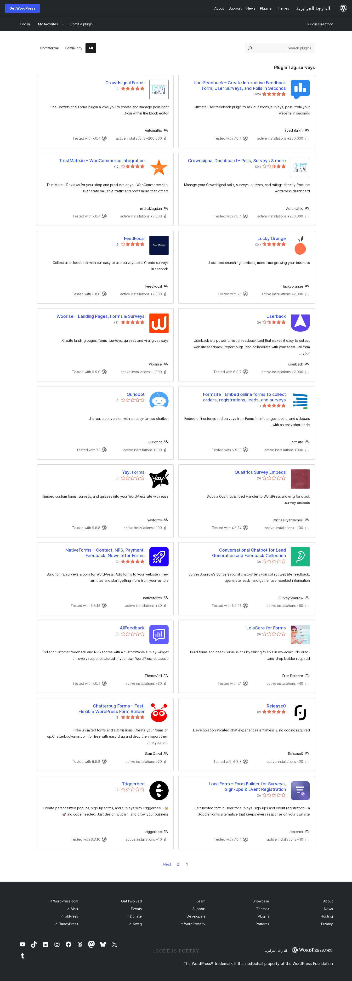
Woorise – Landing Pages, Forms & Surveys (101, 316)
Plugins (263, 916)
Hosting (327, 916)
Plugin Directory (320, 24)
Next (167, 864)
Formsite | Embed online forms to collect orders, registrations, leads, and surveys (244, 397)
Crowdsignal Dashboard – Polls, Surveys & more (237, 160)
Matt (72, 909)
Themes (262, 909)
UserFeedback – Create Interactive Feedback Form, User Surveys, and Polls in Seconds (240, 85)
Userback (276, 316)
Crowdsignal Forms (125, 82)
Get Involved (131, 901)
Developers (196, 916)
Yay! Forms (133, 472)
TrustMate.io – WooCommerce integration (102, 160)
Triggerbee (133, 783)
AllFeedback (132, 627)
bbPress (69, 916)
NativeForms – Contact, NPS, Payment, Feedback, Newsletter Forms (105, 553)
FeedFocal (134, 238)
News (328, 909)
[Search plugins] (250, 48)
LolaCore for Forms (266, 627)
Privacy (327, 924)
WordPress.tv (192, 924)
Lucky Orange (272, 238)
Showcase (261, 901)
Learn (201, 901)
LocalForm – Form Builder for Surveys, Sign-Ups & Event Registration (247, 786)
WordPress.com (63, 901)
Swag (135, 924)
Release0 (276, 705)
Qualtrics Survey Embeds (260, 472)
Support (199, 909)
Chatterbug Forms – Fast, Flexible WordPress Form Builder (112, 708)
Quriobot (136, 394)
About (328, 901)
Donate (134, 916)
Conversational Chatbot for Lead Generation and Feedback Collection (249, 553)
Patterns (262, 924)
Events (136, 909)
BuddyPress (66, 924)
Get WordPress (22, 8)
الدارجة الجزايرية (276, 950)
